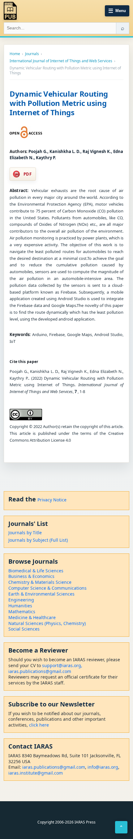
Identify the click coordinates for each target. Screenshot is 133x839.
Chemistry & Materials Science (39, 582)
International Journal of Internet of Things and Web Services (61, 61)
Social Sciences (24, 629)
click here (39, 725)
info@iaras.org (103, 767)
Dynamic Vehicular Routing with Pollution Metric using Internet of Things (59, 103)
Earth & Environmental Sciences (41, 594)
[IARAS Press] (10, 11)
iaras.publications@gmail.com (39, 671)
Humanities (20, 606)
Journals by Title (25, 532)
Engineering (21, 600)
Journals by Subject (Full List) (38, 540)
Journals (32, 53)
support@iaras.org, (62, 665)
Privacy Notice (51, 500)
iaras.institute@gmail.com (35, 773)
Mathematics (21, 611)
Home (15, 53)
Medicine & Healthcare (32, 617)
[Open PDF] (26, 132)
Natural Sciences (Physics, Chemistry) (47, 623)
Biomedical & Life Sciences (35, 571)
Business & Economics (31, 576)
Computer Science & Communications (47, 588)
